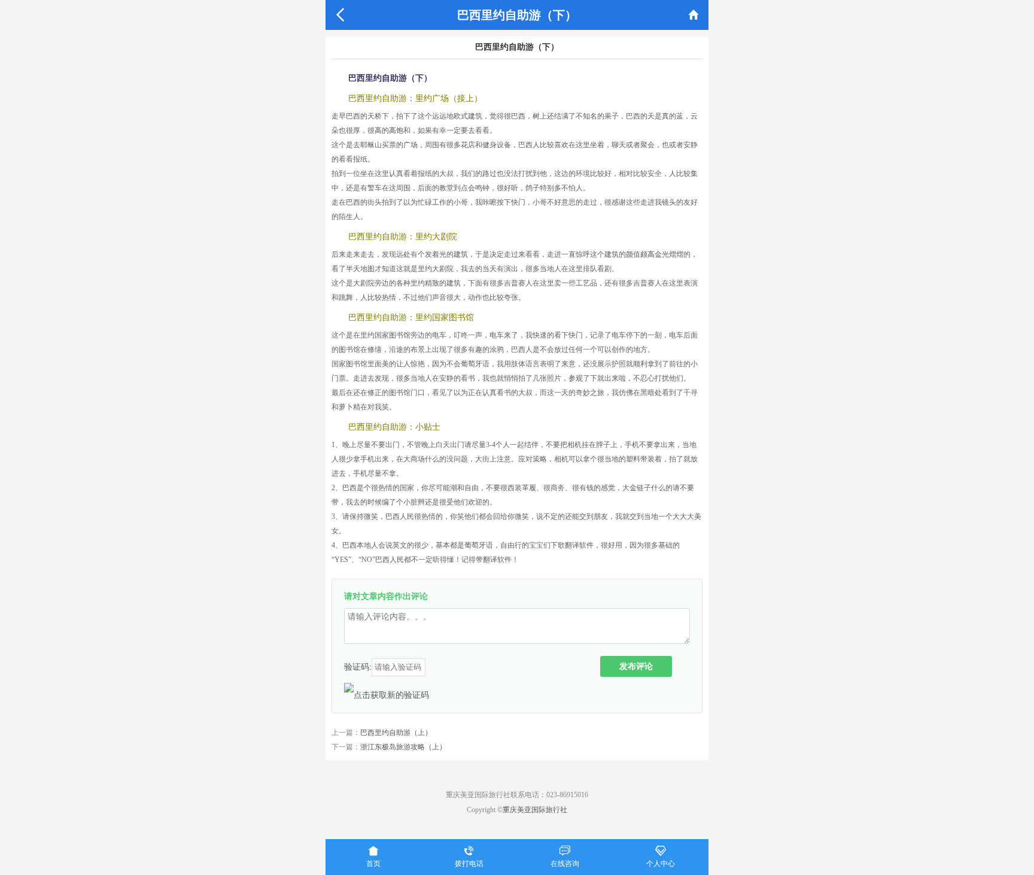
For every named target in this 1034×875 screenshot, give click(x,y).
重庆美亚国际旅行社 (535, 810)
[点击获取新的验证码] (386, 695)
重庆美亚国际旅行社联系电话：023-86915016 (517, 795)
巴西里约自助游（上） (396, 732)
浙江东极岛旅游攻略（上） (403, 747)
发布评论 (636, 666)
